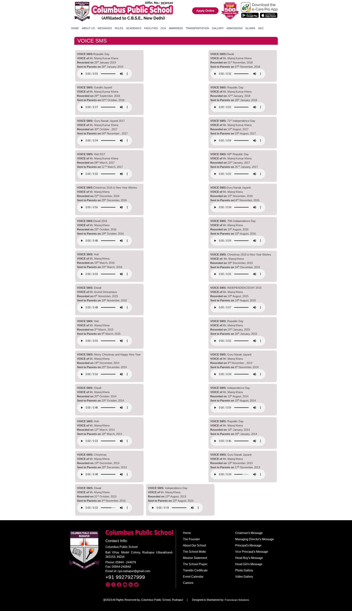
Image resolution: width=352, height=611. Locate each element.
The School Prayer (195, 564)
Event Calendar (193, 576)
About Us (88, 28)
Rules (119, 28)
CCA (163, 28)
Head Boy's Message (249, 557)
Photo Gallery (244, 570)
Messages (105, 28)
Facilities (151, 28)
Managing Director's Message (254, 539)
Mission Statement (195, 557)
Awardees (176, 28)
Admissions (235, 28)
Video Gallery (244, 576)
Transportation (197, 28)
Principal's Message (248, 545)
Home (75, 28)
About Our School (194, 545)
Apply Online (205, 10)
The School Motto (194, 551)
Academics (133, 28)
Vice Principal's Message (251, 551)
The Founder (191, 539)
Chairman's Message (249, 533)
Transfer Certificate (195, 570)
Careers (188, 582)
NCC (261, 28)
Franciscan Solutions (237, 599)
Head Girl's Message (248, 564)
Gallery (218, 28)
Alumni (250, 28)
